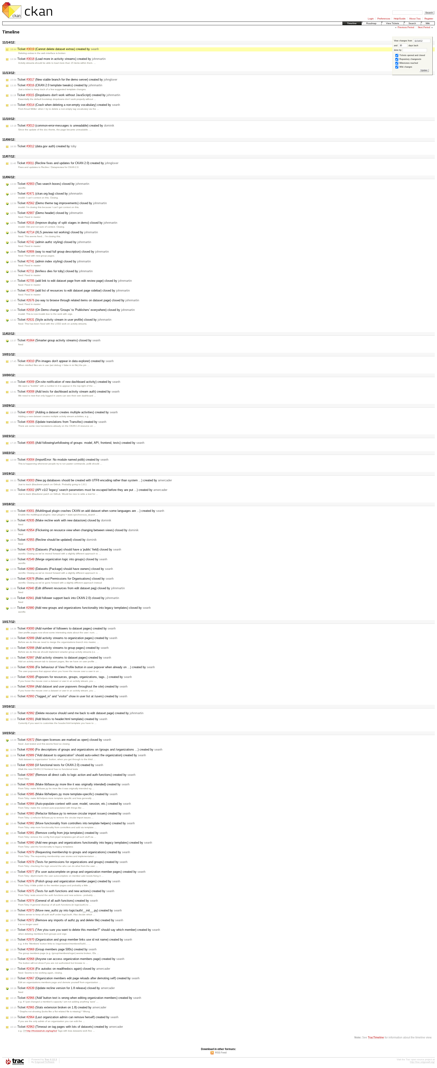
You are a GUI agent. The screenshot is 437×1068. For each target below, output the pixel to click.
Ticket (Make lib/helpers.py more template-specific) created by (63, 794)
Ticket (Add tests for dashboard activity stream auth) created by (64, 391)
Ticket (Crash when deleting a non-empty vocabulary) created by (65, 105)
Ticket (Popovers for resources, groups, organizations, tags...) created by (71, 677)
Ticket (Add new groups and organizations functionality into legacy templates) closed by (80, 607)
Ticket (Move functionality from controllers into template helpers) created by (72, 823)
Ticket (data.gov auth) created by (43, 146)
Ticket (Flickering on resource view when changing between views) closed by (74, 530)
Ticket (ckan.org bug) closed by (46, 193)
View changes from (403, 41)
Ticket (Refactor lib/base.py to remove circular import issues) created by (70, 813)
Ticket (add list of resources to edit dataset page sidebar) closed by (70, 290)
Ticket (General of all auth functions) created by (54, 900)
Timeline (352, 23)
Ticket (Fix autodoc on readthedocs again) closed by (60, 968)
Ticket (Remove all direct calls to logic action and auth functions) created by (72, 774)
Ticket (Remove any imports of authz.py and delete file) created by (66, 920)
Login (371, 18)
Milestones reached (408, 63)
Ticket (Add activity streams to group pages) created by (59, 647)
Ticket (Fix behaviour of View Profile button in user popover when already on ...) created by (82, 667)
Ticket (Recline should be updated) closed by (53, 539)
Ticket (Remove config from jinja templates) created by (58, 833)
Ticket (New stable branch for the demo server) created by (63, 79)
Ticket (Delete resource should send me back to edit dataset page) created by (76, 713)
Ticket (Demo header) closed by (46, 213)
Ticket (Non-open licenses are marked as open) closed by (60, 739)
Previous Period (406, 27)
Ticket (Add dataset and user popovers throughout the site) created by (68, 686)
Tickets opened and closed (412, 55)
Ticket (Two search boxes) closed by (49, 183)
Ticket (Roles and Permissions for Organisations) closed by (62, 578)
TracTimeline (376, 1037)
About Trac (415, 18)
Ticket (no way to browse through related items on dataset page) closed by (74, 300)
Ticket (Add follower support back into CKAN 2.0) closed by (64, 598)
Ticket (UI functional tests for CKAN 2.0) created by (56, 765)
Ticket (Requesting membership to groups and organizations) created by (70, 852)
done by (398, 50)
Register (428, 18)
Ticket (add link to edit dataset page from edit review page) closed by (71, 280)
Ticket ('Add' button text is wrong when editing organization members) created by (75, 998)
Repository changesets (410, 59)
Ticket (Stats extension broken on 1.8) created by (58, 1007)
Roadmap (371, 23)
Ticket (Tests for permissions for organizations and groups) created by (68, 862)
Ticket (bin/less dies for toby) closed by (51, 271)
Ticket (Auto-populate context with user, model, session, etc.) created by (70, 803)
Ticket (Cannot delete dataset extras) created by (54, 49)
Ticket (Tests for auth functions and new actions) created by (62, 891)
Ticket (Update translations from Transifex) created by (58, 422)
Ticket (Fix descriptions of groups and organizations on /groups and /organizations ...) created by (86, 749)
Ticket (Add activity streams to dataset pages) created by (60, 657)
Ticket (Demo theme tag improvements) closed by (58, 203)
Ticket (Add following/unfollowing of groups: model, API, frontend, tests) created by (77, 442)
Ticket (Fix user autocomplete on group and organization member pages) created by (77, 871)
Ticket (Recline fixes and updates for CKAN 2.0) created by (64, 163)
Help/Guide (400, 18)
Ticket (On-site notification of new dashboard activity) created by (65, 381)
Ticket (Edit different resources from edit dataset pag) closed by (67, 588)
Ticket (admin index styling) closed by (50, 261)
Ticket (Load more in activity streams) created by (58, 59)
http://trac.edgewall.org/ (422, 1062)
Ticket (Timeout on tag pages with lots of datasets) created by (66, 1026)
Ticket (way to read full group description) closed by (59, 251)
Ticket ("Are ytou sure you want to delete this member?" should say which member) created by (85, 929)
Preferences (383, 18)
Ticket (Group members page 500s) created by (53, 949)
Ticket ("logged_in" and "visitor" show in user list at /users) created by (68, 696)
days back (413, 45)
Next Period (424, 27)
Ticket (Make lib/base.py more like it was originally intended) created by (70, 784)
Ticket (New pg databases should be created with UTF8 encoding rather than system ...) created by (91, 480)
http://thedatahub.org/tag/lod (41, 1031)
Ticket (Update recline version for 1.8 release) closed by (62, 988)
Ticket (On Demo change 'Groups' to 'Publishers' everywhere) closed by (72, 310)
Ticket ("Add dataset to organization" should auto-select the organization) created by (78, 755)
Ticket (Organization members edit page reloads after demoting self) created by (75, 978)
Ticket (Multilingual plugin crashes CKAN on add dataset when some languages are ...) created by (87, 510)
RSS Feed (220, 1052)
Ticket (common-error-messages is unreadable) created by (62, 125)
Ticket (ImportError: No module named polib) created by (59, 459)
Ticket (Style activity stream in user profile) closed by (60, 319)
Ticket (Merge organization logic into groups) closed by (58, 559)
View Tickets (392, 23)
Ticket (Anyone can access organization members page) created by (67, 959)
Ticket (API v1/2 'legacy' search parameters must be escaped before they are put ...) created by (88, 490)
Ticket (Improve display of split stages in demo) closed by (63, 222)
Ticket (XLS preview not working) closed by (54, 232)
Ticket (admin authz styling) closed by (50, 242)
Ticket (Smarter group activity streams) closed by (55, 340)
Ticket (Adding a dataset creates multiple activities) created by (64, 412)
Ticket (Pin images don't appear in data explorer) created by (62, 361)
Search (412, 23)
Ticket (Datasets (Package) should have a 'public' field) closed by (65, 549)
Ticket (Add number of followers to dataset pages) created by (63, 628)
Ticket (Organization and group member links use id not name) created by (71, 939)
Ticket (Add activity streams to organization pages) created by (63, 638)
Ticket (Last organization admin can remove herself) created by (64, 1017)
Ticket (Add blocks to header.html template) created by (58, 719)
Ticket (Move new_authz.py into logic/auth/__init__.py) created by (66, 910)
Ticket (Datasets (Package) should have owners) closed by (61, 569)
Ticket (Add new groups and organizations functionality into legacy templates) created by (81, 842)
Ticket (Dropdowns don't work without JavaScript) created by (65, 95)
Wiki (428, 23)
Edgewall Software (44, 1062)
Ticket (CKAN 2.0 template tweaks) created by (56, 85)
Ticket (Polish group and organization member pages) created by (65, 881)
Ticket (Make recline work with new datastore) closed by (60, 520)
